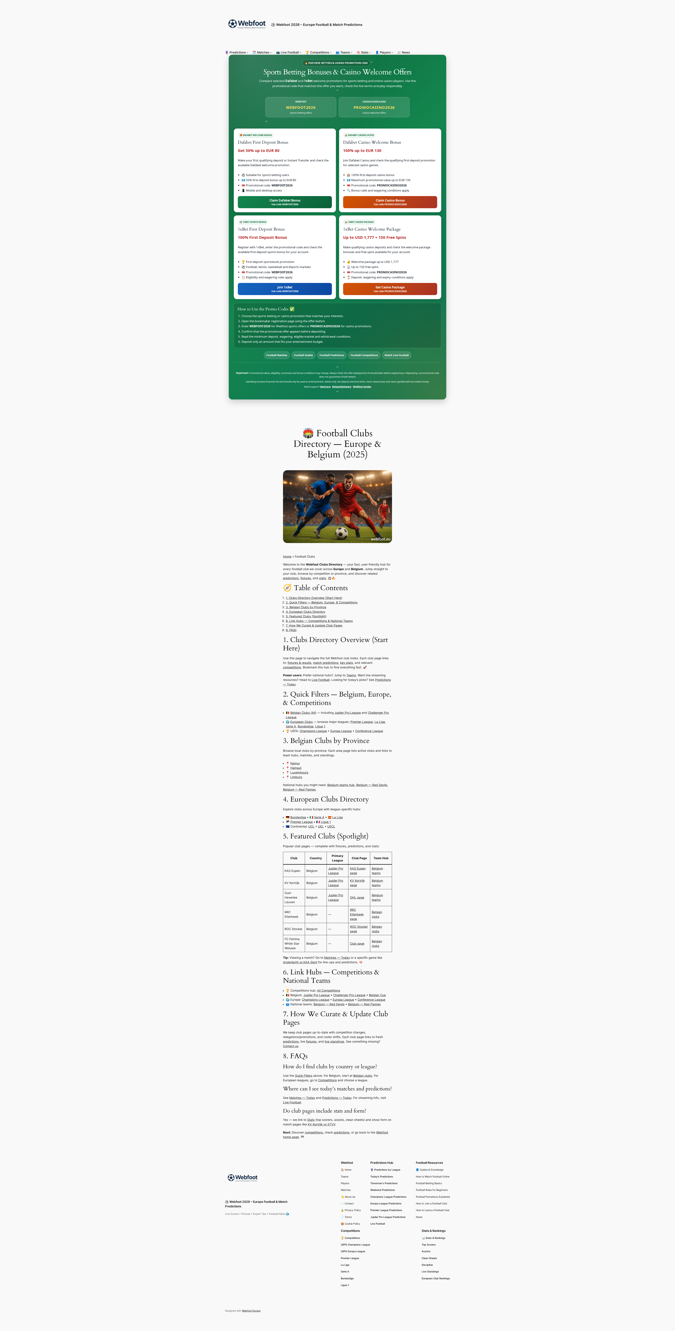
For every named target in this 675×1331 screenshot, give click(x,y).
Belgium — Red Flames (299, 789)
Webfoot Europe (251, 1310)
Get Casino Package (390, 289)
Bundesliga (305, 726)
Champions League (313, 731)
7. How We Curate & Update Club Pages (314, 625)
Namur (295, 763)
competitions (292, 667)
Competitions (327, 1080)
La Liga (380, 722)
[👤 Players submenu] (392, 52)
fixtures (305, 578)
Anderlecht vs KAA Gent (300, 962)
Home (287, 556)
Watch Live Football (397, 355)
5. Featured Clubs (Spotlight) (306, 616)
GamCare (325, 386)
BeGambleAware (341, 386)
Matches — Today (337, 957)
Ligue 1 (320, 726)
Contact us (290, 1046)
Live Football (321, 680)
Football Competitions (364, 355)
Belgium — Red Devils (371, 785)
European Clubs (301, 722)
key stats (346, 663)
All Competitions (328, 990)
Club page (357, 943)
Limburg (296, 777)
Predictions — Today (336, 1098)
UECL (331, 826)
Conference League (369, 731)
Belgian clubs (362, 1075)
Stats (311, 1120)
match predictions (325, 663)
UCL (311, 826)
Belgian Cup (377, 995)
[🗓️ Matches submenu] (271, 52)
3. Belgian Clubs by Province (306, 607)
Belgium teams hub (341, 785)
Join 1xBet (284, 289)
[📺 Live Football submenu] (300, 52)
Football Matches (276, 355)
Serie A (291, 726)
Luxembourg (299, 772)
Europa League (341, 731)
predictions (291, 578)
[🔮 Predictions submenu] (247, 52)
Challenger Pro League (349, 995)
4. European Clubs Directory (305, 612)
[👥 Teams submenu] (351, 52)
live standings (334, 1041)
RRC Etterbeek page (357, 914)
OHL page (357, 897)
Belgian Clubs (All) (303, 712)
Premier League (362, 722)
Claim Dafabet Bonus (284, 202)
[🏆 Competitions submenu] (331, 52)
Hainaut (295, 768)
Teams (351, 675)
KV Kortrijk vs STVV (321, 1124)
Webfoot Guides (362, 386)
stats (322, 578)
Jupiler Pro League (348, 712)
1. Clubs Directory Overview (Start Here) (314, 598)
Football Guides (303, 355)
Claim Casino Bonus (390, 202)
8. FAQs (291, 630)
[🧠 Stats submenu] (370, 52)
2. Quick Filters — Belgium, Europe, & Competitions (322, 602)
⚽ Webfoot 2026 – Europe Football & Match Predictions (316, 25)
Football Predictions (332, 355)
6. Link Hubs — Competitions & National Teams (319, 621)
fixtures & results (299, 663)
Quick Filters (303, 1075)
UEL (321, 826)
